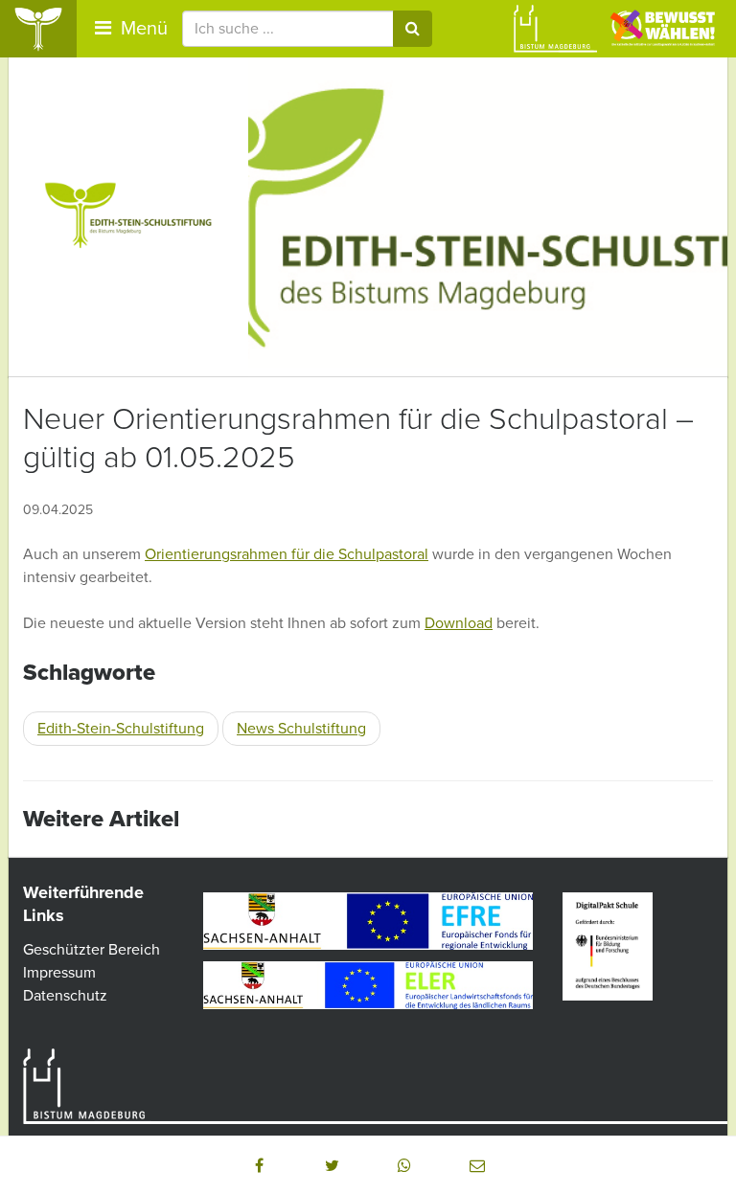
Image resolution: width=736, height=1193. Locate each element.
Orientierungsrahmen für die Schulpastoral (286, 554)
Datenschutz (65, 995)
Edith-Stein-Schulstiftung (120, 728)
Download (459, 623)
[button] (259, 1165)
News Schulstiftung (301, 728)
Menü (142, 28)
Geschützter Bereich (91, 949)
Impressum (59, 972)
